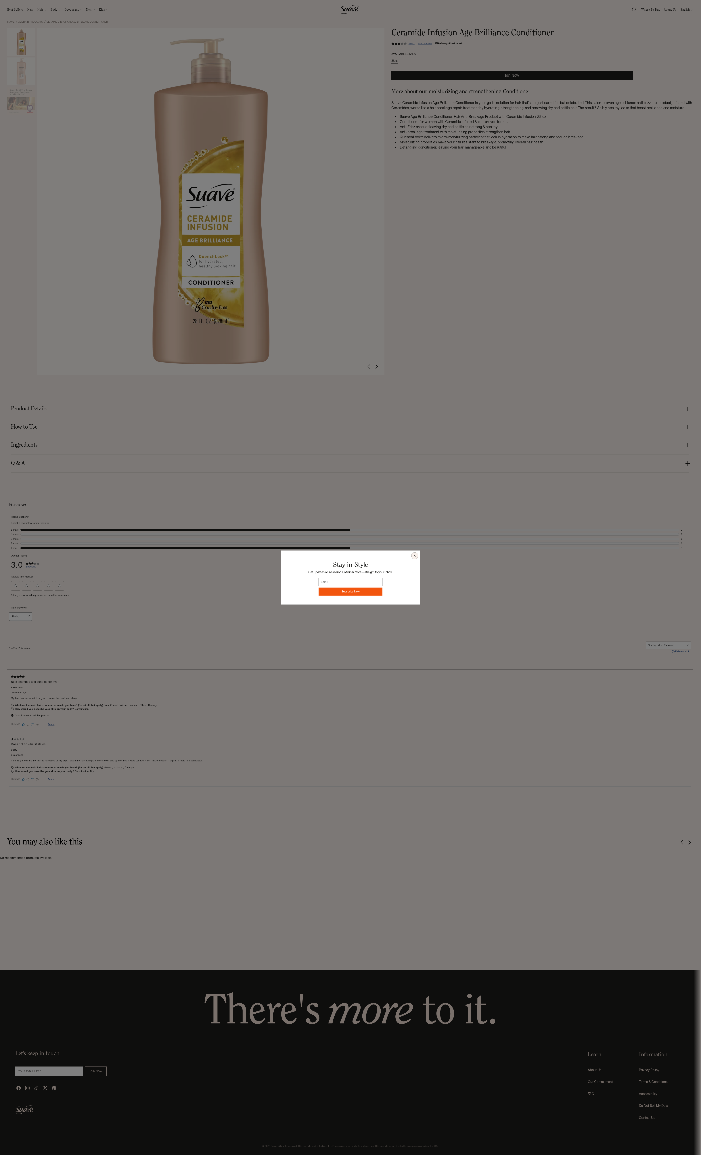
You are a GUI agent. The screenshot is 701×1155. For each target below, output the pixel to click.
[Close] (414, 555)
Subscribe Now (350, 591)
